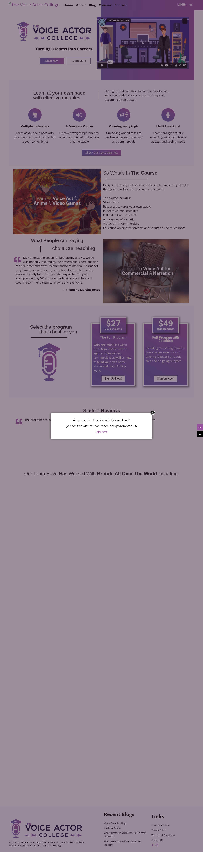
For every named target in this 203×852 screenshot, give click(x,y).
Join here (102, 432)
